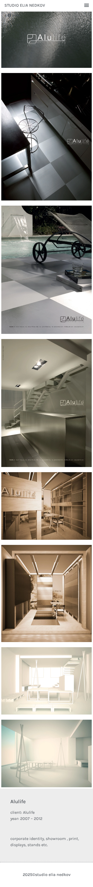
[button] (86, 5)
